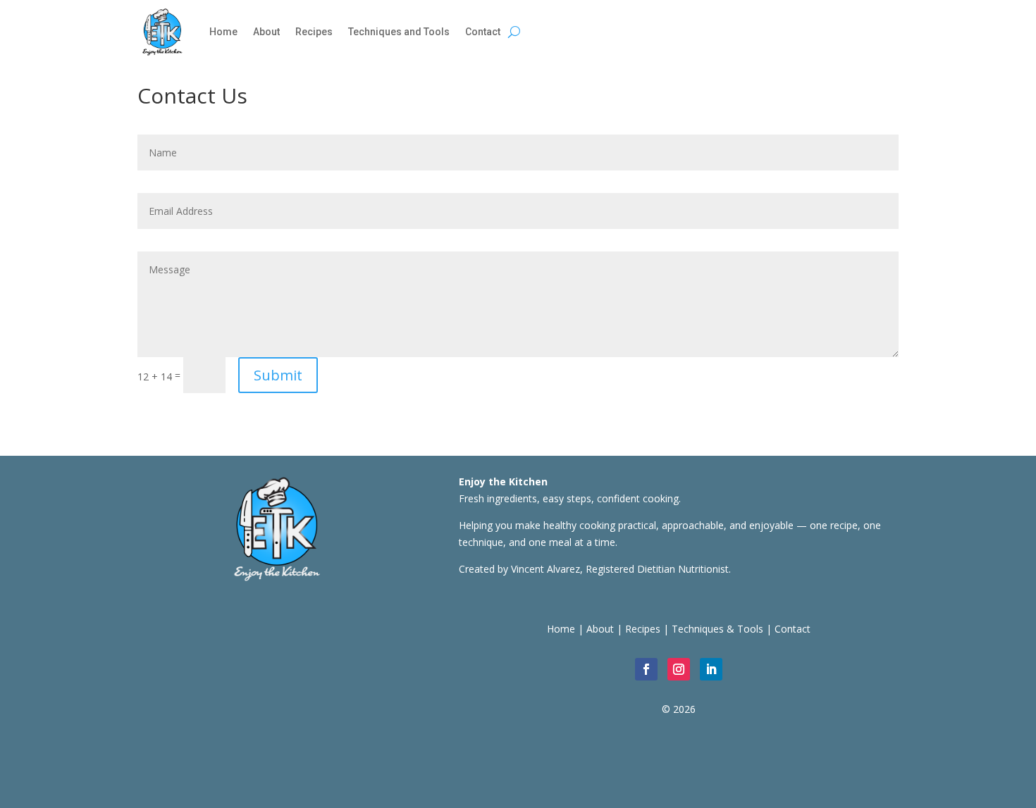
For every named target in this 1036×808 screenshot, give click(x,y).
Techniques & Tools (717, 628)
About (266, 31)
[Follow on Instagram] (678, 669)
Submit (278, 375)
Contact (482, 31)
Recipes (314, 31)
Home (223, 31)
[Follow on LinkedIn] (711, 669)
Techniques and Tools (399, 31)
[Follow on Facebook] (646, 669)
